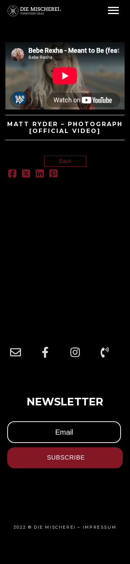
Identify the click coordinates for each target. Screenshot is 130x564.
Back (65, 161)
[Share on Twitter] (26, 175)
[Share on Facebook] (12, 175)
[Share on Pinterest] (53, 175)
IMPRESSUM (99, 527)
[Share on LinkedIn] (40, 175)
